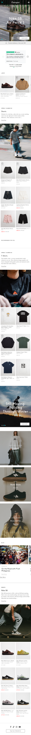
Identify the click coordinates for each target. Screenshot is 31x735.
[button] (4, 39)
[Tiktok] (13, 727)
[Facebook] (10, 727)
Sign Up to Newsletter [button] (15, 730)
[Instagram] (17, 727)
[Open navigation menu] (2, 2)
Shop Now (3, 120)
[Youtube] (20, 727)
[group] (15, 20)
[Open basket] (28, 2)
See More (3, 577)
